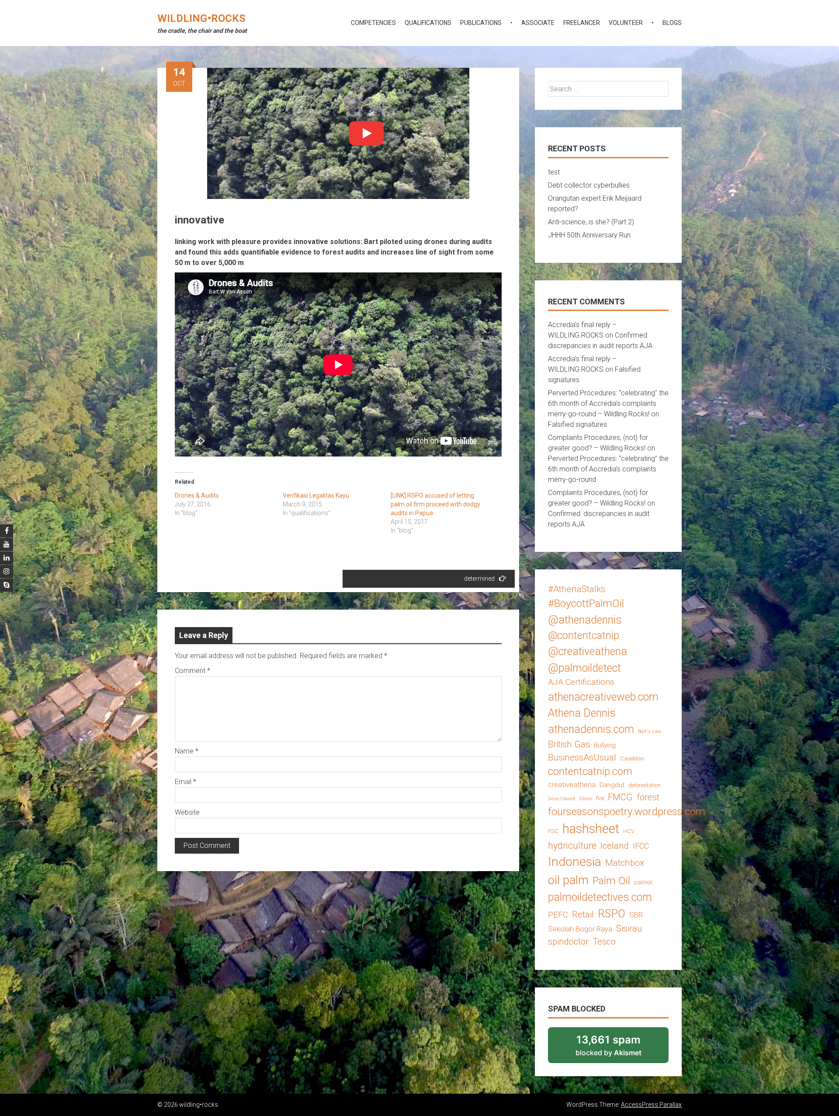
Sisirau (629, 928)
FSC (553, 831)
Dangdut (612, 785)
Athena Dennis (582, 713)
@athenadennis (585, 620)
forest (648, 797)
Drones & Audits (197, 495)
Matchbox (624, 863)
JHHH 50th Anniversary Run (589, 235)
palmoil (643, 882)
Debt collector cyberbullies (589, 185)
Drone (585, 799)
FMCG (620, 797)
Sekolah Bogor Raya (580, 928)
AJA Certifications (581, 682)
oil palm (568, 880)
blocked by (620, 1048)
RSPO (611, 913)
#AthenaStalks (576, 589)
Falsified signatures (577, 424)
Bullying (605, 745)
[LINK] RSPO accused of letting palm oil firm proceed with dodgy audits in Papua (435, 504)
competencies (373, 22)
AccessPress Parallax (651, 1104)
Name (186, 751)
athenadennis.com (591, 729)
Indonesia (574, 861)
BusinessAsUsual (582, 757)
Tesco (604, 941)
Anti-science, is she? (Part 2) (591, 222)
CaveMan (632, 758)
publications (481, 22)
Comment (192, 670)
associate (538, 22)
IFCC (641, 846)
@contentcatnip (583, 635)
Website (187, 812)
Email (185, 782)
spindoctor (568, 941)
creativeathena (572, 784)
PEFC (558, 915)
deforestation (644, 785)
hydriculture (572, 845)
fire (600, 798)
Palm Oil (611, 880)
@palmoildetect (584, 668)
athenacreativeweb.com (603, 697)
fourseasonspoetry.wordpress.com (626, 811)
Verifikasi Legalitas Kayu (316, 495)
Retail (583, 914)
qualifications (428, 22)
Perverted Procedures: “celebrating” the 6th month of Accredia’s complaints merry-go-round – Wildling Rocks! (608, 403)
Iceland (614, 845)
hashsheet (590, 828)
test (554, 172)
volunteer (626, 22)
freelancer (581, 22)
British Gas (569, 744)
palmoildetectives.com (600, 897)
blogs (672, 22)
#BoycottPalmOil (586, 603)
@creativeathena (587, 651)
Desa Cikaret (562, 799)
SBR (636, 914)
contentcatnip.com (590, 771)
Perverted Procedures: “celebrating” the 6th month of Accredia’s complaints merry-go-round (608, 469)
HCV (628, 831)
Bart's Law (649, 731)
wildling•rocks (201, 18)
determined (479, 578)
